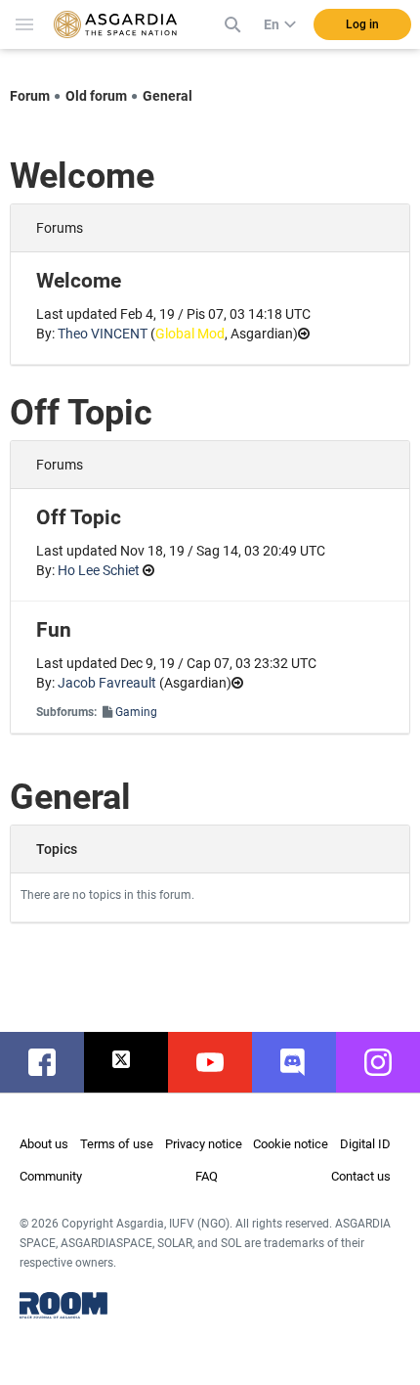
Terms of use (116, 1144)
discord (304, 1062)
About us (44, 1144)
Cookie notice (290, 1144)
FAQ (206, 1176)
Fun (53, 630)
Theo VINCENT (102, 333)
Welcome (78, 280)
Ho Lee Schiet (99, 570)
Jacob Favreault (107, 683)
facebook (52, 1062)
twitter (136, 1062)
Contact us (361, 1176)
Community (51, 1176)
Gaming (136, 712)
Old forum (96, 96)
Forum (30, 96)
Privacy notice (203, 1144)
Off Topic (78, 517)
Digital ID (365, 1144)
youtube (220, 1062)
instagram (388, 1062)
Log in (362, 24)
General (167, 96)
